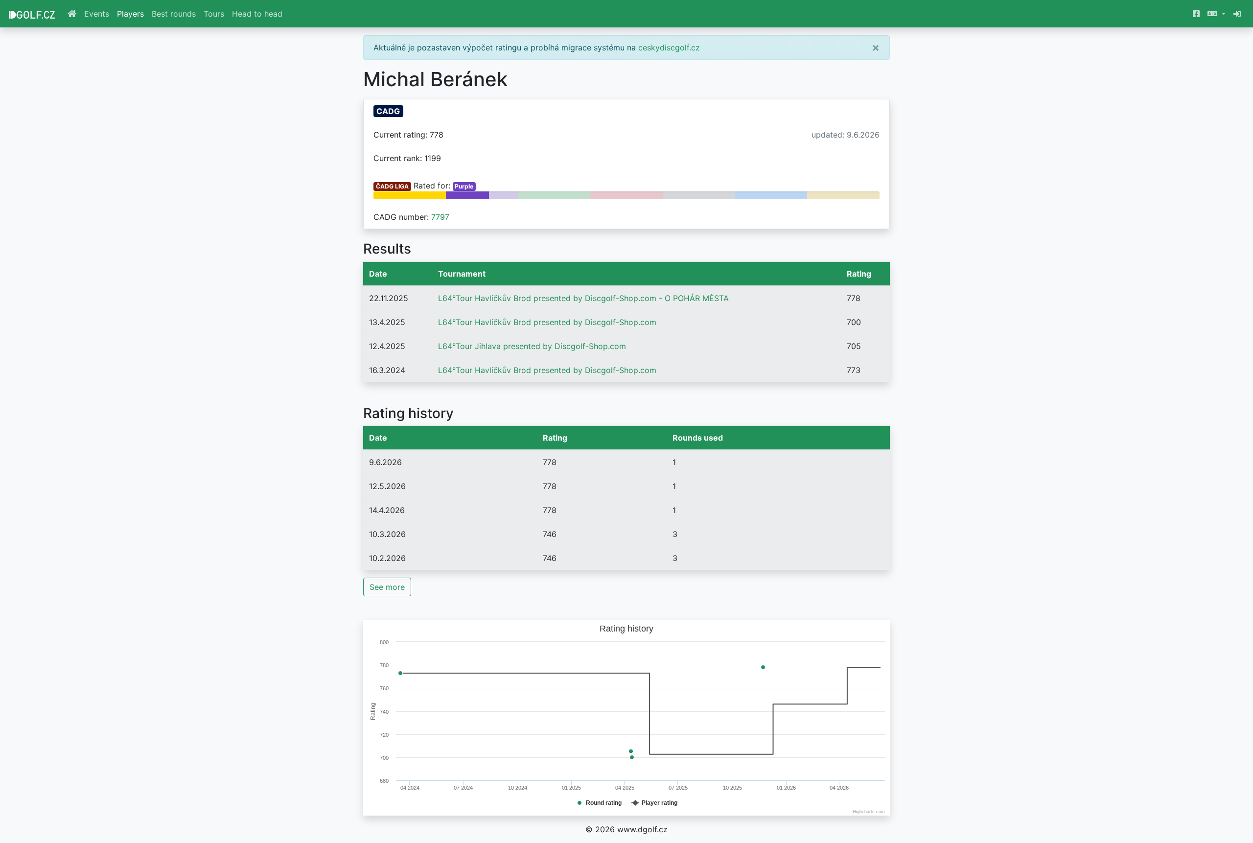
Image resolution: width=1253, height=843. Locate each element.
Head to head (257, 14)
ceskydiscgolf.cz (669, 47)
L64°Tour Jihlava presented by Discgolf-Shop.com (532, 346)
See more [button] (387, 587)
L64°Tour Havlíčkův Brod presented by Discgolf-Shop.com (547, 322)
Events (96, 14)
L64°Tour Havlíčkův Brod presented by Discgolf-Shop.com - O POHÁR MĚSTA (583, 298)
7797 (440, 217)
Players (130, 14)
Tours (214, 14)
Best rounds (174, 14)
